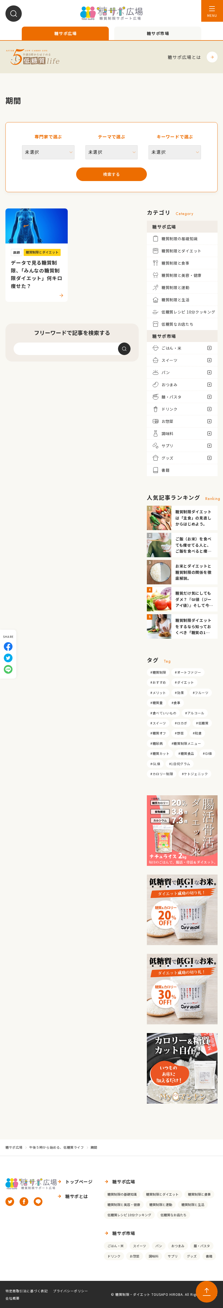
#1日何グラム (179, 763)
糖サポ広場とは (184, 57)
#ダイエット (184, 682)
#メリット (158, 692)
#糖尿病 (156, 743)
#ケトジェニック (195, 773)
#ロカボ (181, 723)
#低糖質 (202, 723)
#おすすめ (158, 682)
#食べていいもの (163, 713)
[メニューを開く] (212, 11)
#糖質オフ (158, 733)
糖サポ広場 (14, 1147)
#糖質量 (156, 702)
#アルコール (195, 713)
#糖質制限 (158, 672)
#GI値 (207, 753)
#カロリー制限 (161, 773)
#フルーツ (201, 692)
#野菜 (179, 733)
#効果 (179, 692)
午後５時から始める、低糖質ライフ (56, 1147)
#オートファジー (188, 672)
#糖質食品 (186, 753)
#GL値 (155, 763)
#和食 (197, 733)
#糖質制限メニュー (186, 743)
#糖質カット (160, 753)
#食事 (176, 702)
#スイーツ (158, 723)
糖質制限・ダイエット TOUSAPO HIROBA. (149, 1294)
